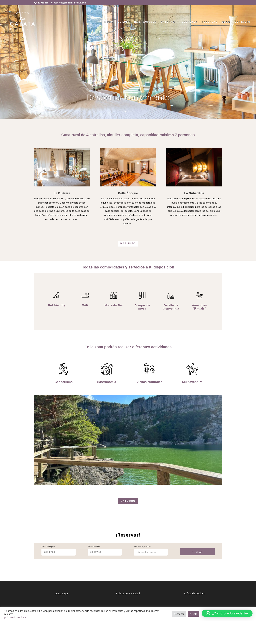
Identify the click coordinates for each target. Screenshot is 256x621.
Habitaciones (145, 22)
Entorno (168, 22)
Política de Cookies (194, 593)
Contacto (242, 22)
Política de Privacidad (128, 593)
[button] (227, 613)
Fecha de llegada (48, 546)
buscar (197, 551)
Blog (226, 22)
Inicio (108, 22)
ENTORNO (128, 501)
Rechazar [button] (179, 613)
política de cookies (15, 617)
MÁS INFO (128, 243)
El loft (124, 22)
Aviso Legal (61, 593)
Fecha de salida (94, 546)
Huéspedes (188, 22)
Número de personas (142, 546)
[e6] (128, 483)
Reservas (210, 22)
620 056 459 (42, 3)
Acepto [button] (193, 613)
